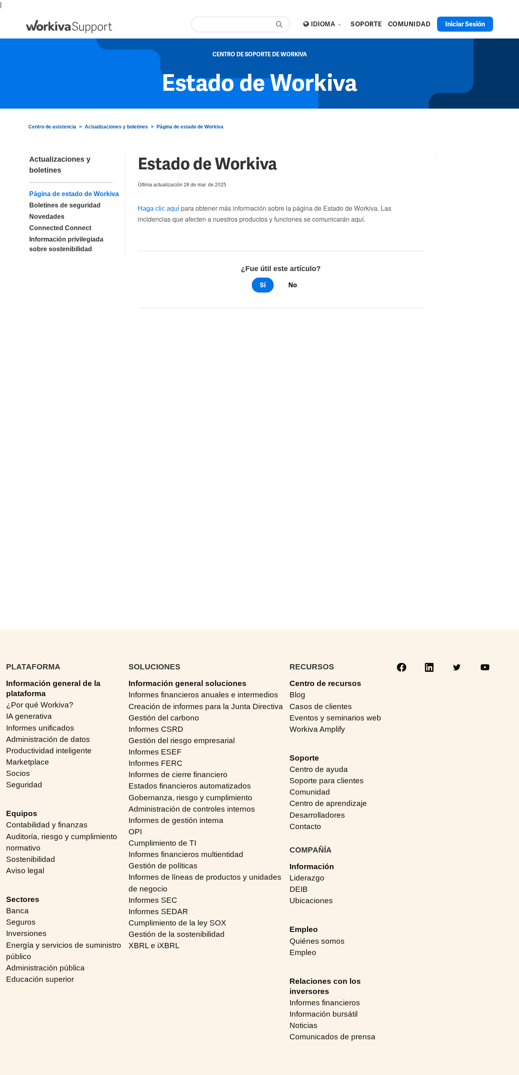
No (292, 285)
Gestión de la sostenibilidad (177, 934)
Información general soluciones (188, 683)
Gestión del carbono (164, 718)
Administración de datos (48, 739)
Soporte (304, 758)
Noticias (303, 1025)
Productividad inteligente (49, 750)
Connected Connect (60, 227)
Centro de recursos (325, 683)
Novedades (46, 216)
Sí (263, 285)
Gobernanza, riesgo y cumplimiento (190, 797)
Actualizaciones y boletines (116, 127)
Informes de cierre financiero (178, 774)
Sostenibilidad (30, 859)
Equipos (21, 813)
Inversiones (26, 933)
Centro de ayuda (319, 769)
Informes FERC (155, 763)
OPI (135, 831)
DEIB (299, 889)
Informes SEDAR (158, 911)
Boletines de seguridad (65, 205)
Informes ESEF (155, 752)
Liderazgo (307, 878)
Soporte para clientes (327, 780)
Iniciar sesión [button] (465, 24)
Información (312, 866)
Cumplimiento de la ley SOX (177, 923)
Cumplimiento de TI (162, 843)
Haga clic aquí (158, 208)
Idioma (324, 24)
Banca (17, 910)
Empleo (304, 929)
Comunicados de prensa (332, 1036)
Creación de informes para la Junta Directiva (206, 706)
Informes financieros (325, 1002)
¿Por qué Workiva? (39, 705)
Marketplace (27, 762)
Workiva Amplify (317, 729)
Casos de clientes (321, 706)
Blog (297, 694)
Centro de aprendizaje (328, 803)
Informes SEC (153, 900)
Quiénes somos (317, 941)
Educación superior (40, 979)
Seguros (21, 922)
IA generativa (29, 716)
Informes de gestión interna (176, 820)
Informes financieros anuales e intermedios (203, 694)
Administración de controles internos (192, 809)
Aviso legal (25, 870)
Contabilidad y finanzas (47, 825)
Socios (18, 773)
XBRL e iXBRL (154, 945)
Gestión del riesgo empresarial (182, 740)
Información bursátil (324, 1014)
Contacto (305, 826)
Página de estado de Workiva (190, 127)
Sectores (22, 899)
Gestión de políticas (163, 865)
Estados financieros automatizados (190, 786)
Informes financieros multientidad (186, 854)
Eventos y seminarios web (335, 718)
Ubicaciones (311, 900)
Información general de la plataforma (53, 688)
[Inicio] (69, 26)
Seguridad (24, 784)
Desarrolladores (317, 815)
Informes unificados (40, 728)
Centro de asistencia (52, 127)
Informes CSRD (156, 729)
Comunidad (310, 792)
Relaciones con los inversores (325, 986)
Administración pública (45, 968)
